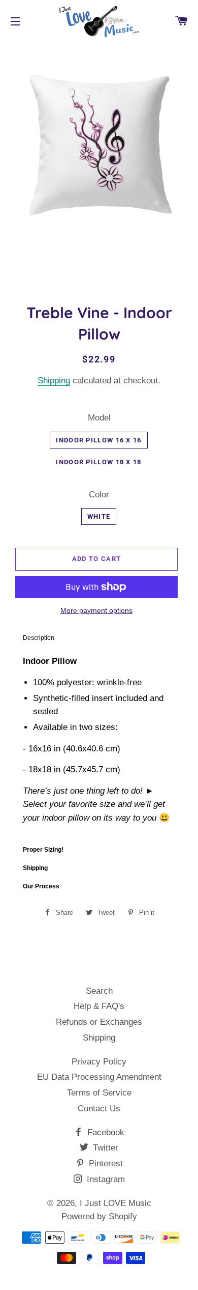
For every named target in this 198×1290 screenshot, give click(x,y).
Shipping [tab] (35, 868)
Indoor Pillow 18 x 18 (98, 462)
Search (99, 991)
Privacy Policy (99, 1062)
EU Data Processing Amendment (99, 1077)
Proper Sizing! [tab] (43, 849)
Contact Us (99, 1108)
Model (99, 418)
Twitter (104, 1148)
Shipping (54, 380)
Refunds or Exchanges (99, 1022)
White (99, 516)
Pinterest (104, 1163)
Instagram (104, 1179)
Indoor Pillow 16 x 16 (98, 440)
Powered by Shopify (99, 1216)
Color (99, 494)
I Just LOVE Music (115, 1203)
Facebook (104, 1132)
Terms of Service (99, 1093)
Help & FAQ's (99, 1006)
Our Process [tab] (41, 886)
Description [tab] (38, 637)
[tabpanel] (99, 743)
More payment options (96, 610)
